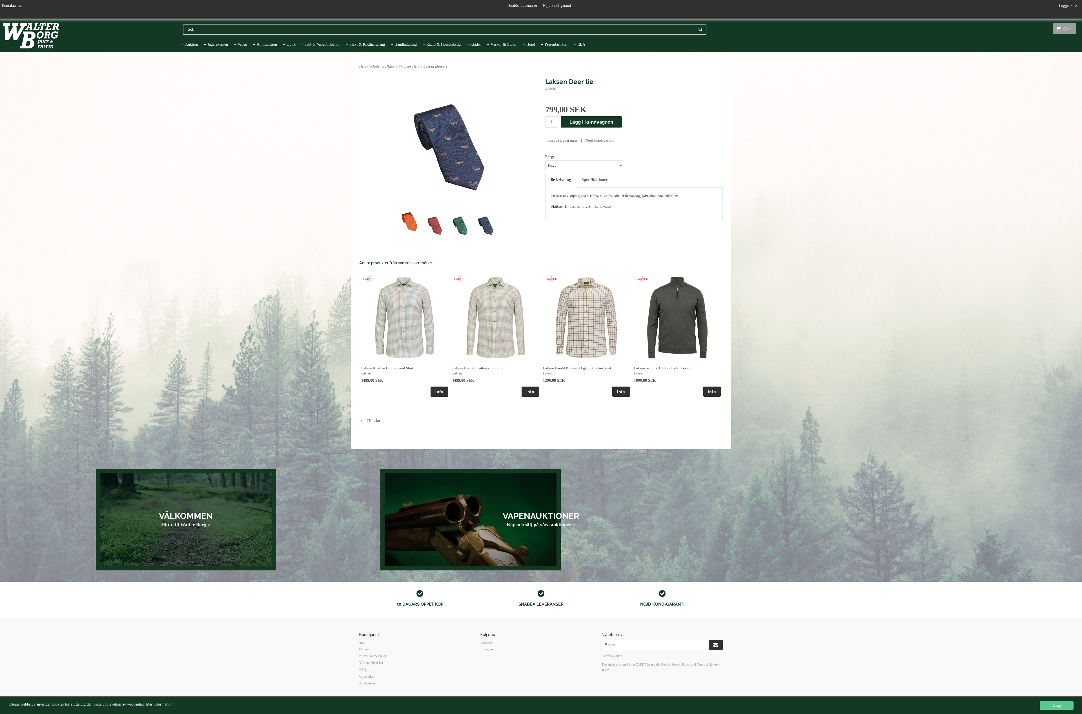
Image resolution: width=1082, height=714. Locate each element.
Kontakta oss (11, 5)
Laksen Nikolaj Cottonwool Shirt (477, 368)
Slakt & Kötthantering (367, 44)
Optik (291, 44)
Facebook (486, 642)
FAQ (362, 670)
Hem (362, 66)
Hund (530, 44)
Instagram (487, 649)
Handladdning (405, 44)
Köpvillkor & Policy (373, 656)
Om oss (364, 649)
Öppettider (366, 677)
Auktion (191, 44)
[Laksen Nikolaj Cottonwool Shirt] (460, 278)
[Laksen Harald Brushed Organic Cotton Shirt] (551, 278)
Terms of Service (708, 664)
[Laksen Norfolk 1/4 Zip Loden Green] (642, 278)
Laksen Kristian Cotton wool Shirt (387, 368)
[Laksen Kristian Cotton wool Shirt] (369, 278)
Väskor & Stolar (504, 44)
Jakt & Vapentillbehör (322, 44)
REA (581, 44)
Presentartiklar (556, 44)
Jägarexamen (218, 44)
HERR (389, 66)
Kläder (475, 44)
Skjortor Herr (409, 66)
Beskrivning (561, 180)
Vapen (242, 44)
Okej (1056, 705)
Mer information (159, 704)
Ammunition (267, 44)
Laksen (550, 88)
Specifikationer (594, 180)
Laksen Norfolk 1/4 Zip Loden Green (662, 368)
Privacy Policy (680, 664)
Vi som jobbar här (371, 663)
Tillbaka (371, 421)
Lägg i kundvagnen (591, 122)
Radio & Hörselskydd (443, 44)
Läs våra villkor (612, 656)
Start (362, 642)
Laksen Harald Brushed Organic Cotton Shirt (577, 368)
